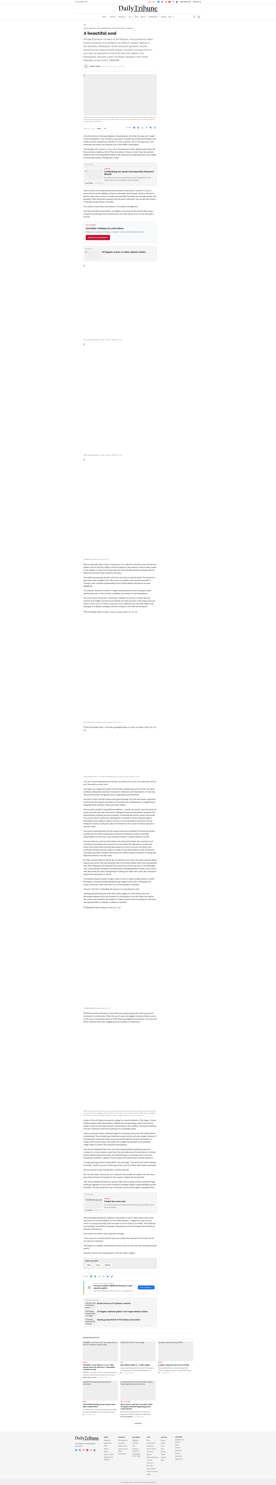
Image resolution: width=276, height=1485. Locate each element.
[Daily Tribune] (138, 8)
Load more (138, 1423)
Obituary (163, 17)
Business (122, 17)
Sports (143, 17)
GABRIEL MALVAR (95, 66)
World (106, 1452)
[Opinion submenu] (116, 17)
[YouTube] (169, 2)
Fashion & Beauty (152, 1457)
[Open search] (194, 17)
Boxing (163, 1452)
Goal (162, 1449)
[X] (162, 2)
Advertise (178, 1451)
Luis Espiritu (89, 1210)
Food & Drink (151, 1443)
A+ (105, 128)
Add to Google (145, 1287)
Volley (163, 1443)
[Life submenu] (132, 17)
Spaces (149, 1454)
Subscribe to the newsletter (98, 237)
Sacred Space (151, 1469)
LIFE (84, 25)
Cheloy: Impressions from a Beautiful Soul (97, 28)
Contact (178, 1448)
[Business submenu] (126, 17)
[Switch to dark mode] (199, 17)
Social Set (150, 1452)
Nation (106, 1449)
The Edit (149, 1460)
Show (136, 17)
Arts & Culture (151, 1449)
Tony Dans (129, 28)
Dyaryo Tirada (108, 1454)
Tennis (163, 1454)
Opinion (112, 17)
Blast (163, 1460)
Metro (106, 1446)
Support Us (197, 2)
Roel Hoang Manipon (126, 1416)
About (177, 1445)
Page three (107, 1443)
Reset (99, 128)
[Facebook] (158, 2)
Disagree (108, 1265)
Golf (162, 1446)
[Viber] (173, 2)
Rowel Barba (89, 183)
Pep (133, 1446)
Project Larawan (152, 1471)
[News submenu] (108, 17)
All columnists (123, 1440)
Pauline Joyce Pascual (90, 1377)
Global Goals (153, 17)
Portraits (135, 1443)
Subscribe (178, 1456)
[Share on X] (138, 127)
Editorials (121, 1443)
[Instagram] (166, 2)
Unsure (98, 1265)
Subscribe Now (185, 2)
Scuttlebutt (122, 1454)
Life (130, 17)
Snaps (149, 1474)
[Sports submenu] (146, 17)
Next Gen (150, 1466)
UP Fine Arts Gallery (118, 28)
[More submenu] (173, 17)
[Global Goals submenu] (158, 17)
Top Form (150, 1463)
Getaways (150, 1446)
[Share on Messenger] (150, 127)
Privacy (177, 1453)
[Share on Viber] (146, 127)
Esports (163, 1457)
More (170, 17)
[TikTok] (177, 2)
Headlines (107, 1440)
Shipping (135, 1440)
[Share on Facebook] (134, 127)
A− (93, 128)
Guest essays (122, 1446)
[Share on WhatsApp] (142, 127)
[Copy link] (155, 127)
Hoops (163, 1440)
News (104, 17)
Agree (89, 1265)
